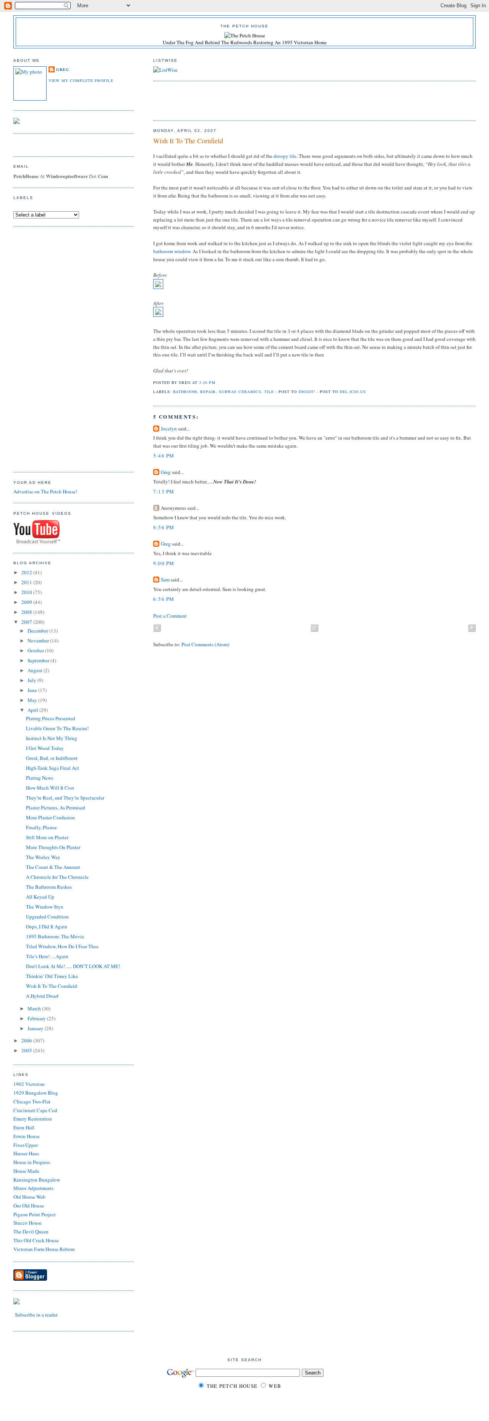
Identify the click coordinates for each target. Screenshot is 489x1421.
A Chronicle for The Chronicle (57, 876)
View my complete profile (81, 80)
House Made (26, 1170)
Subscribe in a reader (36, 1314)
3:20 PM (207, 382)
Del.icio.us (353, 391)
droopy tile (285, 156)
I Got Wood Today (45, 748)
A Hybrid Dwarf (42, 995)
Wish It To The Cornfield (188, 140)
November (39, 640)
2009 (27, 602)
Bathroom (185, 391)
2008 (27, 612)
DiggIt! (307, 391)
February (37, 1018)
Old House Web (29, 1196)
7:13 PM (164, 491)
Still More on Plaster (47, 837)
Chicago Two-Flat (31, 1101)
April (33, 709)
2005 (27, 1050)
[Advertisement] (242, 99)
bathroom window (171, 251)
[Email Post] (218, 382)
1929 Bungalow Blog (35, 1092)
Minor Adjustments (33, 1188)
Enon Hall (23, 1127)
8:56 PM (164, 527)
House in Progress (31, 1162)
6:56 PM (164, 599)
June (33, 690)
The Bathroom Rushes (49, 886)
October (36, 650)
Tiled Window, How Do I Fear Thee (62, 946)
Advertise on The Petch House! (45, 491)
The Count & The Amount (53, 867)
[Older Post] (472, 628)
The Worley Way (43, 857)
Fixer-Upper (25, 1145)
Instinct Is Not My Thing (51, 738)
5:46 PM (164, 455)
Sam (165, 579)
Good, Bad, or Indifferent (52, 758)
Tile (269, 391)
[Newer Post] (157, 628)
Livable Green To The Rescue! (57, 728)
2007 (27, 621)
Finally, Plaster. (41, 827)
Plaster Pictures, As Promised (55, 807)
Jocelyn (169, 428)
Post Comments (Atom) (205, 644)
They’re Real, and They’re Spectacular (65, 797)
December (38, 630)
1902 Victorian (29, 1084)
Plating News (39, 777)
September (39, 660)
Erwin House (26, 1136)
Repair (208, 391)
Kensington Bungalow (36, 1179)
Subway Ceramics (240, 391)
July (32, 680)
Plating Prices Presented (50, 718)
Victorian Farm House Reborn (44, 1249)
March (35, 1008)
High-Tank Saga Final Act (52, 767)
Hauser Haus (26, 1153)
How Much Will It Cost (50, 787)
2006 (27, 1040)
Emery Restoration (32, 1118)
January (36, 1028)
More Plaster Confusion (50, 817)
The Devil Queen (31, 1231)
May (33, 700)
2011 (27, 582)
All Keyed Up (40, 896)
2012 (27, 572)
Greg (166, 472)
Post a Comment (170, 615)
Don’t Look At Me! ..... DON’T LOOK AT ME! (73, 966)
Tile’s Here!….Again (47, 956)
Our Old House (28, 1205)
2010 (27, 592)
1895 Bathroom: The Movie (55, 936)
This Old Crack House (36, 1240)
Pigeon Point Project (34, 1214)
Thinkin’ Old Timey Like (52, 976)
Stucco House (27, 1222)
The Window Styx (44, 906)
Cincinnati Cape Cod (35, 1110)
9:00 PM (164, 563)
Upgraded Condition (47, 916)
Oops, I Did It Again (46, 926)
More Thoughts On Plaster (53, 847)
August (36, 670)
